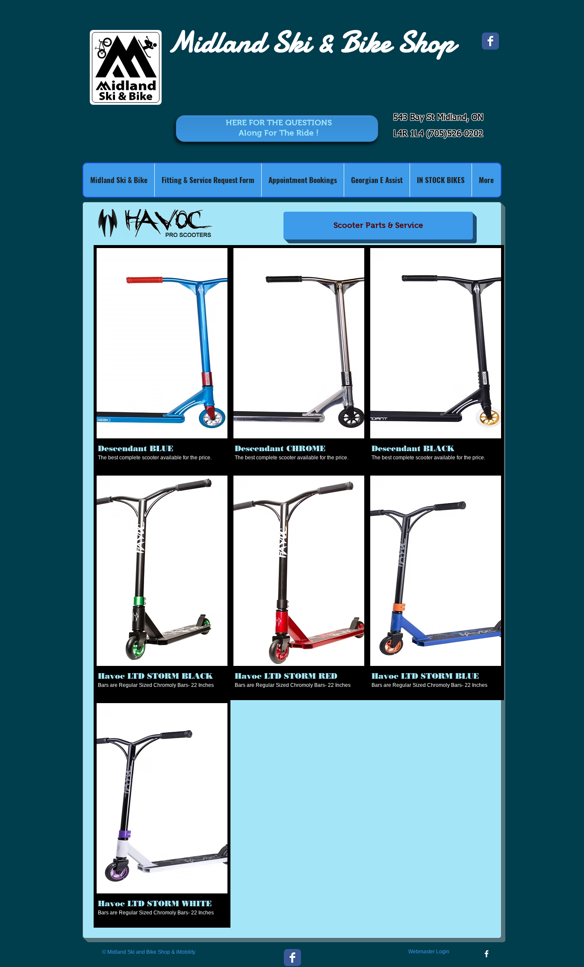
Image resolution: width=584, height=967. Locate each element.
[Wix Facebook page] (490, 41)
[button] (162, 359)
